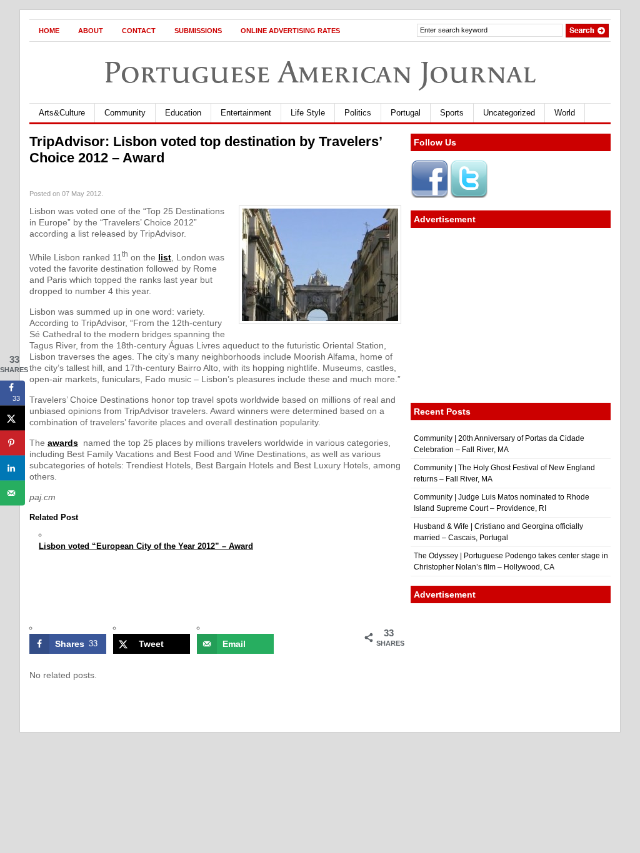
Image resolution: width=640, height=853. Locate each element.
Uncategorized (509, 112)
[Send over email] (12, 492)
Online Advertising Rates (290, 30)
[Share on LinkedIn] (12, 467)
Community (125, 112)
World (564, 112)
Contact (139, 30)
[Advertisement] (511, 315)
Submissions (198, 30)
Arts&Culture (62, 112)
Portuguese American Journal (320, 72)
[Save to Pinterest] (12, 442)
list (164, 257)
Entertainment (246, 112)
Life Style (308, 112)
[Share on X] (12, 417)
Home (49, 30)
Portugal (406, 112)
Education (183, 112)
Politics (357, 112)
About (90, 30)
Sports (452, 112)
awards (63, 443)
